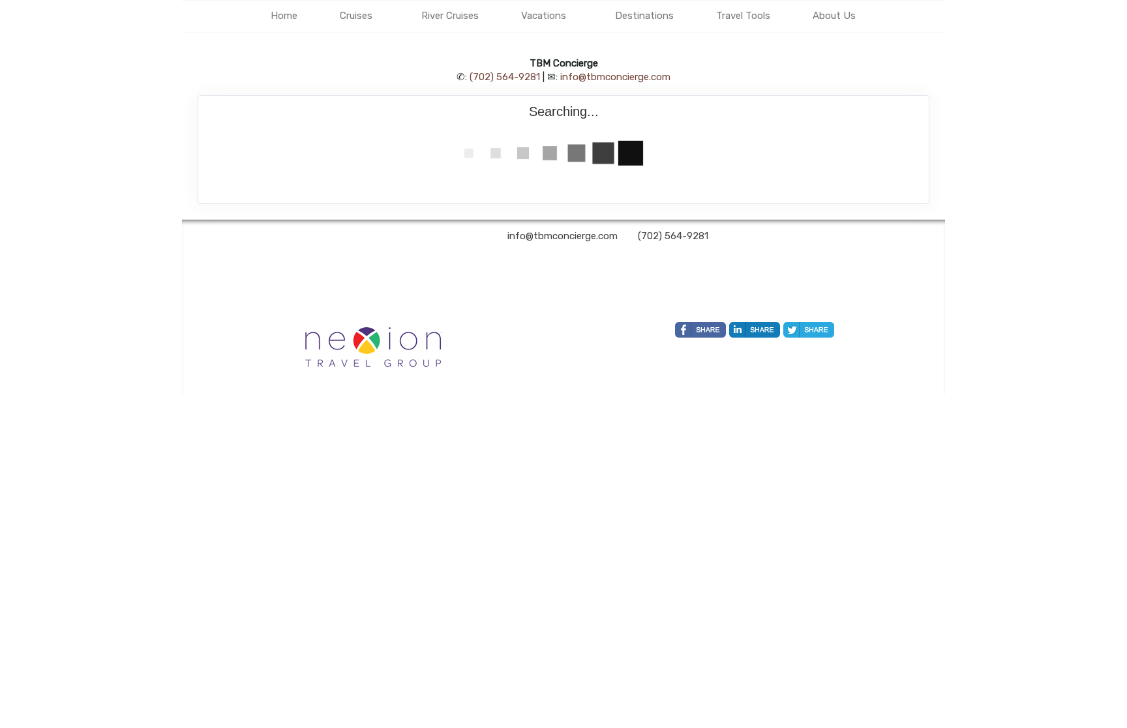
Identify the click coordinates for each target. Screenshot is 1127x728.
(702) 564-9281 (505, 77)
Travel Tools (743, 16)
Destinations (644, 16)
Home (284, 16)
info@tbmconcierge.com (615, 77)
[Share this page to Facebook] (700, 330)
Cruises (356, 16)
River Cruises (450, 16)
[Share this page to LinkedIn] (754, 330)
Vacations (543, 16)
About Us (834, 16)
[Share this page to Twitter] (808, 330)
